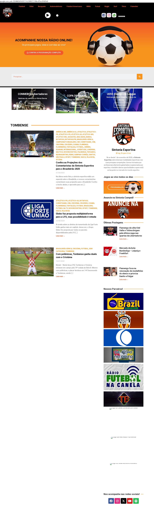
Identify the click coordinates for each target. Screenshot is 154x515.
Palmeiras (81, 152)
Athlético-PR (64, 134)
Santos (92, 155)
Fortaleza (71, 147)
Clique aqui (32, 103)
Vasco (83, 157)
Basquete (42, 6)
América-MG (61, 132)
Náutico (59, 152)
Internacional (70, 149)
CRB (93, 142)
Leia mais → (60, 188)
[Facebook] (111, 501)
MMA (88, 6)
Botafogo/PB (70, 139)
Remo (71, 155)
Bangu (88, 137)
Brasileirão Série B (64, 249)
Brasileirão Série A (85, 139)
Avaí (78, 137)
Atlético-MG (88, 134)
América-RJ (72, 132)
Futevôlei (134, 6)
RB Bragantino (62, 155)
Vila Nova (90, 157)
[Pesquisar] (139, 76)
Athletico (81, 132)
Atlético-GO (76, 134)
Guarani (59, 149)
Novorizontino (70, 152)
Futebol (22, 6)
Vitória (59, 159)
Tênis (124, 6)
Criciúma (60, 144)
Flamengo (84, 144)
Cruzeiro (68, 144)
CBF (78, 142)
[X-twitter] (123, 501)
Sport (67, 157)
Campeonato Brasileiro (66, 142)
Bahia (83, 137)
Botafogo (60, 139)
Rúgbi (107, 6)
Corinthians (85, 142)
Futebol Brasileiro (84, 206)
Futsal (97, 6)
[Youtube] (130, 501)
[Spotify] (136, 501)
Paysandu (91, 152)
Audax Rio (72, 137)
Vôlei (31, 6)
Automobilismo (56, 6)
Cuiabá (76, 144)
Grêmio (87, 147)
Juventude (81, 149)
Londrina (91, 149)
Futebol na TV (62, 208)
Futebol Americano (74, 6)
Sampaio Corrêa (81, 155)
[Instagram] (117, 501)
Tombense (75, 157)
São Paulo (60, 157)
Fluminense (61, 147)
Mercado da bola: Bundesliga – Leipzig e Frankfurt (129, 251)
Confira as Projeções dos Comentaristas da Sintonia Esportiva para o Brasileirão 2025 (75, 165)
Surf (115, 6)
